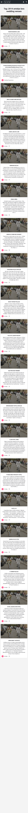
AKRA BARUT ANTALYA (14, 640)
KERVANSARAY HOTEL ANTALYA (14, 405)
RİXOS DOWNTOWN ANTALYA (14, 99)
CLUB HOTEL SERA (14, 439)
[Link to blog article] (14, 23)
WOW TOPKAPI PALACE (14, 301)
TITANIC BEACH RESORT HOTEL (14, 474)
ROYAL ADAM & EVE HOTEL (14, 606)
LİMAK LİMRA (14, 199)
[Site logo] (7, 2)
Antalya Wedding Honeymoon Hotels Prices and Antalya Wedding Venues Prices (14, 66)
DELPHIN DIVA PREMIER (14, 370)
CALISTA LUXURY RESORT (14, 335)
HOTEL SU (14, 508)
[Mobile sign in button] (23, 2)
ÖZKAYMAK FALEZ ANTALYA (14, 269)
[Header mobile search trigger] (26, 2)
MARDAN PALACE (14, 165)
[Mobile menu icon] (1, 2)
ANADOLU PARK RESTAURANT (14, 234)
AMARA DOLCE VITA (14, 539)
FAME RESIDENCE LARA (14, 31)
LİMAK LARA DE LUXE (14, 131)
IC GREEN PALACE (14, 571)
